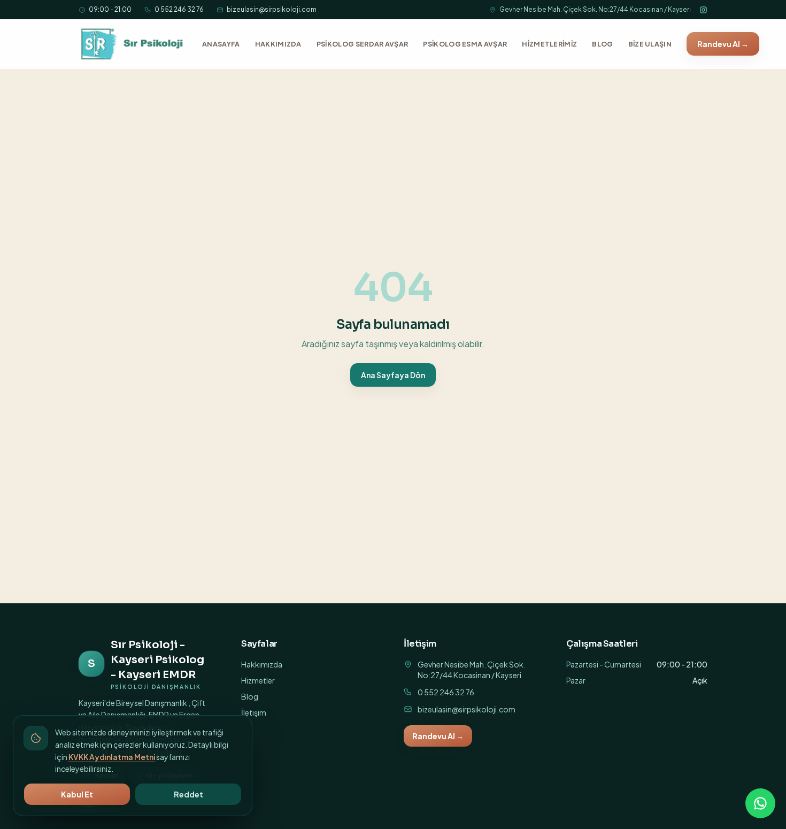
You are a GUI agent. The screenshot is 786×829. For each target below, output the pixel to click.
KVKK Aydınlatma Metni (111, 757)
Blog (249, 696)
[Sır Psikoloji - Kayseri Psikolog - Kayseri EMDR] (133, 44)
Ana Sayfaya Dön (393, 375)
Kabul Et (77, 794)
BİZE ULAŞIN (650, 44)
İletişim (253, 712)
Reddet (188, 794)
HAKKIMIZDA (278, 44)
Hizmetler (258, 680)
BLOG (602, 44)
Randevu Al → (723, 44)
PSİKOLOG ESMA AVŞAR (465, 44)
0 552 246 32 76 (179, 9)
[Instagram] (703, 10)
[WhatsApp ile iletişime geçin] (760, 803)
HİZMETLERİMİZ (549, 44)
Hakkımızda (261, 664)
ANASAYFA (221, 44)
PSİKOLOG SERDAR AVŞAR (363, 44)
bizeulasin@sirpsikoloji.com (272, 9)
